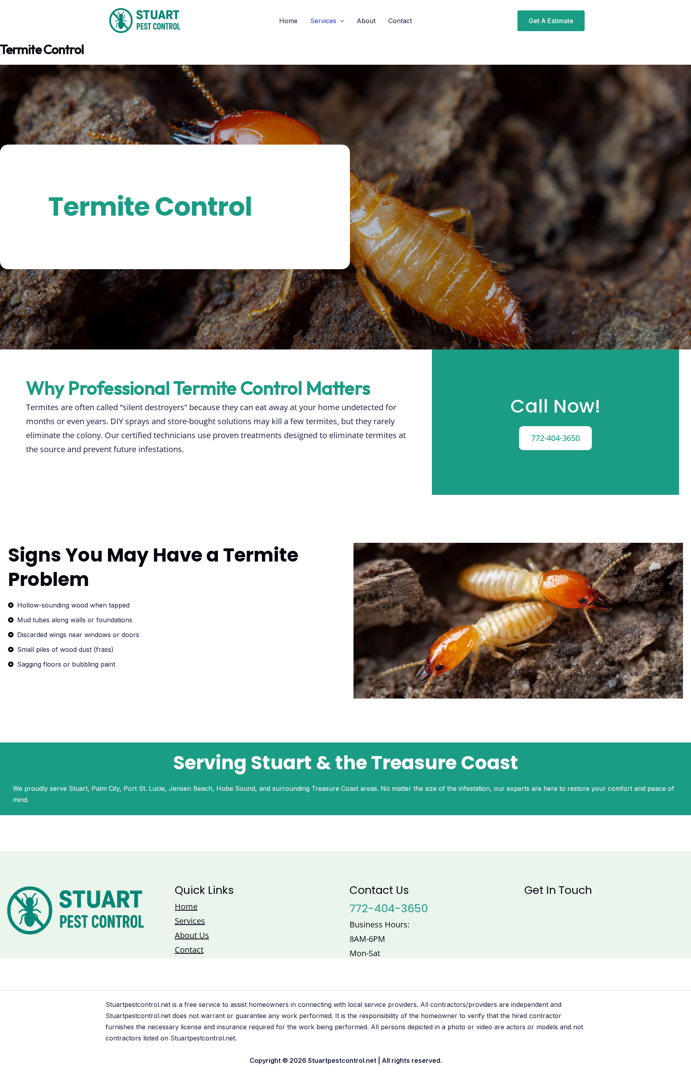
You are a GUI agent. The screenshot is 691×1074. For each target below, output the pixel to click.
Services (323, 21)
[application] (340, 21)
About (366, 21)
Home (288, 21)
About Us (192, 935)
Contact (400, 21)
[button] (546, 21)
